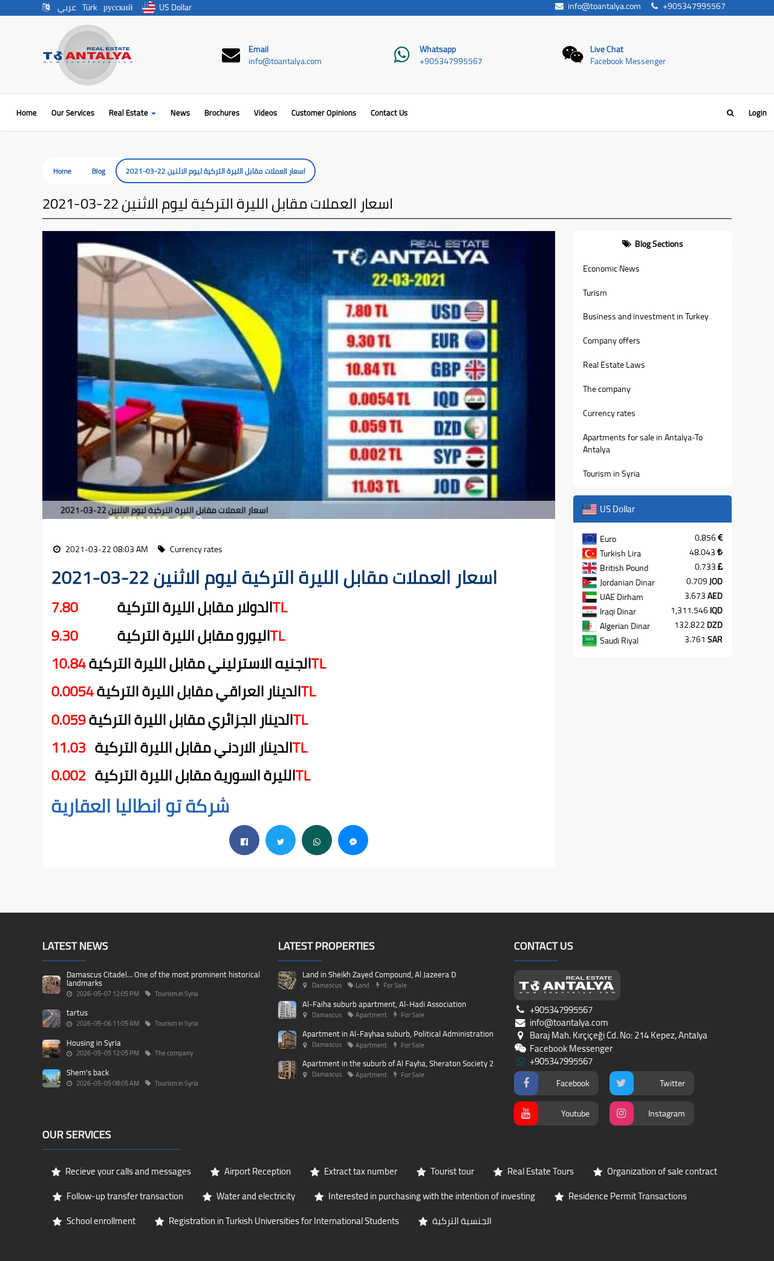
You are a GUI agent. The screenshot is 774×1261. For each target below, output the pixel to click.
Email (258, 49)
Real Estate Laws (614, 365)
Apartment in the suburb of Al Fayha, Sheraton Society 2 (397, 1063)
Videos (265, 112)
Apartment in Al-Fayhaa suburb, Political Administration (397, 1033)
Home (26, 112)
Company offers (611, 340)
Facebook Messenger (628, 61)
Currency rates (609, 413)
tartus (77, 1012)
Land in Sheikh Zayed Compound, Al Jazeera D (379, 974)
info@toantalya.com (285, 61)
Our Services (72, 112)
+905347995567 (451, 61)
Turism (595, 293)
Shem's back (88, 1072)
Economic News (611, 268)
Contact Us (389, 112)
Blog (98, 171)
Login (758, 112)
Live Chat (606, 49)
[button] (51, 375)
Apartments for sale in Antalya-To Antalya (643, 443)
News (180, 112)
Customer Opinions (323, 112)
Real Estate (129, 112)
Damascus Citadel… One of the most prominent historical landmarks (163, 978)
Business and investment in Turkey (646, 316)
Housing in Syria (94, 1042)
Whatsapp (438, 49)
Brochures (221, 112)
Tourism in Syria (611, 473)
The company (607, 389)
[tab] (652, 243)
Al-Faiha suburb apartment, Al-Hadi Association (384, 1004)
